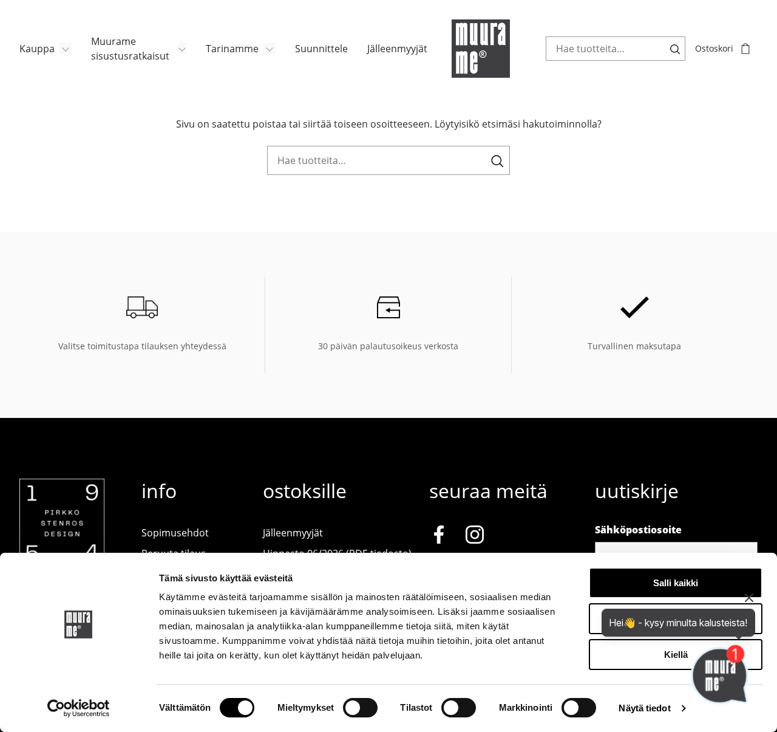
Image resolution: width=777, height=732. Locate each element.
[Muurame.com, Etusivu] (481, 48)
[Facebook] (439, 536)
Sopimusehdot (175, 532)
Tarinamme (232, 48)
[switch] (360, 707)
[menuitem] (45, 49)
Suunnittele (321, 48)
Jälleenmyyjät (397, 48)
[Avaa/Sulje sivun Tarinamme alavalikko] (269, 49)
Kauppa (37, 48)
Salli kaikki (675, 583)
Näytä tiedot (644, 708)
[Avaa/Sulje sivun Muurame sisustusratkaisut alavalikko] (182, 49)
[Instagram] (475, 536)
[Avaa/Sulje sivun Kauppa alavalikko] (65, 49)
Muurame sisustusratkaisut (130, 49)
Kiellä (676, 654)
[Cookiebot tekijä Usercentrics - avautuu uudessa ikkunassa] (78, 708)
